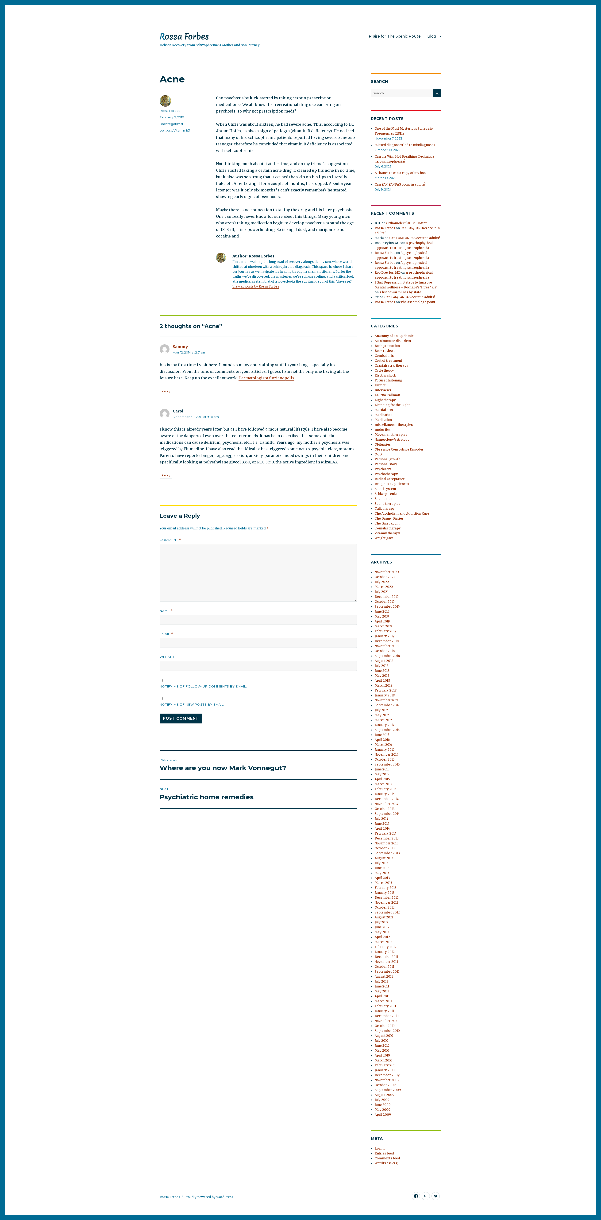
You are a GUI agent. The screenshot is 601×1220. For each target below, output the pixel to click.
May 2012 (382, 932)
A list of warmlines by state (400, 292)
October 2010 (385, 1026)
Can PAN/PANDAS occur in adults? (400, 184)
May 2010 (382, 1051)
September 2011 (387, 972)
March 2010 (383, 1060)
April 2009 (383, 1115)
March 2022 (384, 587)
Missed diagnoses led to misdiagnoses (405, 145)
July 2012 (381, 922)
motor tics (382, 430)
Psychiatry (383, 469)
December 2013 (387, 838)
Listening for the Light (392, 405)
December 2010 (387, 1016)
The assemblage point (418, 302)
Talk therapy (385, 509)
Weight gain (384, 538)
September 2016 (387, 730)
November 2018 (386, 646)
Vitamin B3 (181, 130)
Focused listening (388, 380)
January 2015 (384, 794)
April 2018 (382, 681)
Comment (170, 540)
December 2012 (387, 898)
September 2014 (387, 814)
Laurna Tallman (387, 395)
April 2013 (382, 878)
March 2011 (383, 1001)
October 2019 (384, 602)
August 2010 (384, 1036)
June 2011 (382, 986)
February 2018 (386, 690)
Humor (380, 385)
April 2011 (382, 996)
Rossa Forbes (184, 36)
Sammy (180, 346)
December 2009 (387, 1075)
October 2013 (385, 848)
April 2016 (382, 740)
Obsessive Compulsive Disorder (399, 449)
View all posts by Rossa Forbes (255, 286)
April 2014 (382, 829)
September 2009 (388, 1090)
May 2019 (382, 616)
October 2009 (385, 1085)
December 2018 (387, 641)
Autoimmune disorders (393, 341)
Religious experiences (392, 484)
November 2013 (386, 843)
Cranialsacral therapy (391, 366)
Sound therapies (387, 504)
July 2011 (381, 981)
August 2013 (384, 858)
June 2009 (382, 1105)
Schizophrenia (386, 494)
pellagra (166, 130)
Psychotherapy (386, 474)
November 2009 (387, 1080)
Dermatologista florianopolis (266, 378)
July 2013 (381, 863)
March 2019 (383, 626)
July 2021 (382, 592)
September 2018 (387, 656)
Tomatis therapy (388, 528)
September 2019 (387, 607)
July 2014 (381, 819)
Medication (383, 415)
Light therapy (385, 400)
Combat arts (384, 356)
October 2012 (385, 907)
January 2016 (384, 750)
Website (167, 657)
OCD (378, 454)
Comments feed (387, 1158)
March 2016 (383, 745)
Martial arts (384, 410)
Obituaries (383, 445)
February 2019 (385, 631)
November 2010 (386, 1021)
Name (166, 611)
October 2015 (384, 760)
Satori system (385, 489)
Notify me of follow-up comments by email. (203, 686)
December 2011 (386, 957)
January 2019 (384, 636)
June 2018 (382, 671)
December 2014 (387, 799)
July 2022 (382, 582)
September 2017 (387, 705)
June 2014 (382, 824)
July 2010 (381, 1041)
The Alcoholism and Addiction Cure (402, 514)
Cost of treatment (388, 361)
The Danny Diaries (389, 519)
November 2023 (387, 572)
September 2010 (387, 1031)
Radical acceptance (390, 479)
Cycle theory (384, 371)
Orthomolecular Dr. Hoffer (406, 223)
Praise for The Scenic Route (395, 36)
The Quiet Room (387, 523)
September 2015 (387, 764)
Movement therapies (391, 435)
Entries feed (384, 1153)
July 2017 (381, 710)
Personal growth (387, 459)
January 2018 (385, 695)
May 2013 (382, 873)
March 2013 (383, 883)
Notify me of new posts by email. (192, 704)
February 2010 (386, 1065)
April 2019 (382, 621)
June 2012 (382, 927)
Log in (380, 1148)
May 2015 (382, 774)
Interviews (383, 390)
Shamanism (384, 499)
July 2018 (381, 666)
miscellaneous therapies (394, 425)
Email (166, 634)
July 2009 (382, 1100)
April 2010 (382, 1055)
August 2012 (384, 917)
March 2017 (383, 720)
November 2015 (386, 755)
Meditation (383, 420)
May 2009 (382, 1110)
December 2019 (386, 597)
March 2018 (383, 686)
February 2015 (385, 789)
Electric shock (385, 375)
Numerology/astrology (392, 440)
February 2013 (386, 888)
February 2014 (386, 833)
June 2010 (382, 1046)
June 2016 (382, 735)
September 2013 (387, 853)
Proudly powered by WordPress (208, 1197)
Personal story (386, 464)
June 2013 (382, 868)
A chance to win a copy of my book (401, 173)
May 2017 (382, 715)
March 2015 (383, 784)
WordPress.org (386, 1163)
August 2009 (384, 1095)
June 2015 (382, 769)
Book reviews (385, 351)
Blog (431, 36)
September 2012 (387, 912)
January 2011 (384, 1011)
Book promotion (387, 346)
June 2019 (382, 612)
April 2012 (382, 937)
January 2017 (384, 725)
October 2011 (384, 967)
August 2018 (384, 661)
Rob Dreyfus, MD (388, 273)
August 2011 (384, 977)
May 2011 (382, 991)
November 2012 (386, 903)
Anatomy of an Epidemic (394, 336)
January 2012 (385, 952)
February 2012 (386, 947)
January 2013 (385, 893)
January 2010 (385, 1070)
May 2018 (382, 676)
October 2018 (385, 651)
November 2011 (386, 962)
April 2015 (382, 779)
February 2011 (385, 1006)
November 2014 (386, 804)
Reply (166, 391)
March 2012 (383, 942)
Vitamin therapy (387, 533)
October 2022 (385, 577)
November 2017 (386, 700)
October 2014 (385, 809)
